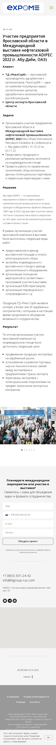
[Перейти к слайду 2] (24, 450)
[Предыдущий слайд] (2, 425)
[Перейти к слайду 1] (21, 450)
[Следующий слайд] (53, 425)
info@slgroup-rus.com (19, 580)
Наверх (27, 676)
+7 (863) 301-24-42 (17, 575)
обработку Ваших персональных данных (34, 551)
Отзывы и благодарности (36, 696)
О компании (13, 696)
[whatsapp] (5, 601)
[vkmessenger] (15, 601)
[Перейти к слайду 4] (29, 450)
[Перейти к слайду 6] (34, 450)
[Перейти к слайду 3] (26, 450)
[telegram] (10, 601)
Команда (20, 702)
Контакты (35, 702)
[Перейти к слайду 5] (31, 450)
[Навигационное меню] (51, 7)
